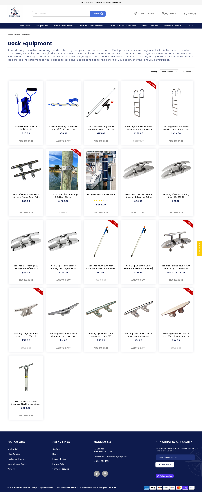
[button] (190, 13)
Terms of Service (60, 469)
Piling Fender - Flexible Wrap (101, 194)
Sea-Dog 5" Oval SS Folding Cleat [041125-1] (176, 195)
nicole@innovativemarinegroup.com (110, 456)
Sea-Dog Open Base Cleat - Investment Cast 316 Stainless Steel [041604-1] (138, 335)
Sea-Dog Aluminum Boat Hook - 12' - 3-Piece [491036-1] (101, 267)
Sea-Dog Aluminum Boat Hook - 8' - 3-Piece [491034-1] (138, 267)
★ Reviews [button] (199, 248)
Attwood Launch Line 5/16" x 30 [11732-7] (26, 128)
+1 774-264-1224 (146, 13)
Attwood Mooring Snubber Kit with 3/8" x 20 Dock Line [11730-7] (63, 128)
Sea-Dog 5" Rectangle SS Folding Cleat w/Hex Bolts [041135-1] (26, 267)
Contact (56, 449)
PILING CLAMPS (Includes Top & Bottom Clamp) (63, 195)
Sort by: (154, 72)
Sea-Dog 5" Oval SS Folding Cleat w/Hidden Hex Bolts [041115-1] (138, 196)
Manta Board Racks (17, 464)
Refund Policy (59, 464)
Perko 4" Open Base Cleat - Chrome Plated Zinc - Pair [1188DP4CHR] (26, 196)
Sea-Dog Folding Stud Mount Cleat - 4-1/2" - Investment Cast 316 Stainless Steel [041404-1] (176, 267)
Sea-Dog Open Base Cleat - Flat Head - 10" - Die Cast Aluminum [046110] (63, 335)
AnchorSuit (12, 449)
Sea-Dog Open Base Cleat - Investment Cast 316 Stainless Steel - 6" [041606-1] (101, 335)
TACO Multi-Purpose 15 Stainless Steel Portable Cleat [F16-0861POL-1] (26, 403)
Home (10, 34)
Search (96, 13)
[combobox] (69, 14)
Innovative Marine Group (25, 487)
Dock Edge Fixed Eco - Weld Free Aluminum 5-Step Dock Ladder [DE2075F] (176, 128)
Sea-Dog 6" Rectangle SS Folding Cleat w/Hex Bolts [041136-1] (63, 267)
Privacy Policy (59, 459)
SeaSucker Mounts (16, 459)
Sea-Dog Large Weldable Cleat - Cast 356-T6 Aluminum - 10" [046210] (26, 335)
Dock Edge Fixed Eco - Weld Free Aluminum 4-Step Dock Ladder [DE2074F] (138, 128)
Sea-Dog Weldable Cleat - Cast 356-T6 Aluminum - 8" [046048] (175, 335)
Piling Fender (13, 454)
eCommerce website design (92, 487)
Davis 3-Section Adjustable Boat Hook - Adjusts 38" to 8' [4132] (101, 128)
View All (11, 469)
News (55, 454)
